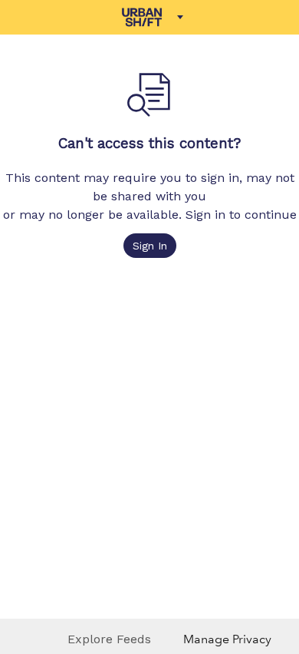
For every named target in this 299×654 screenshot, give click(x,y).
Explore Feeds (109, 639)
